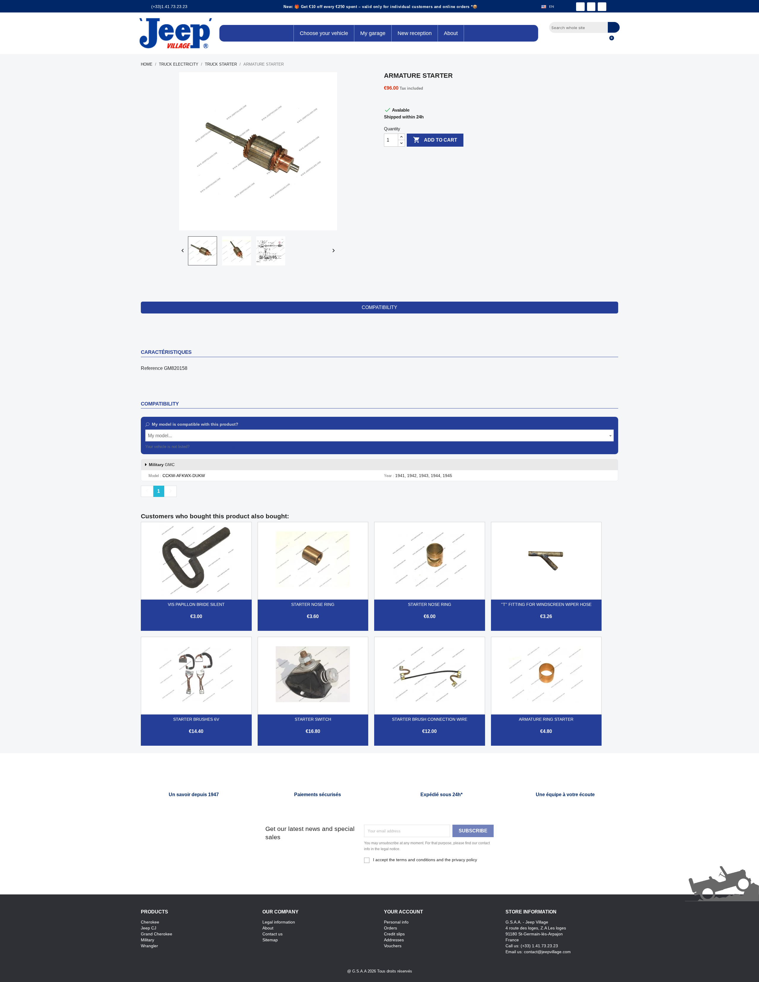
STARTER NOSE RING (312, 604)
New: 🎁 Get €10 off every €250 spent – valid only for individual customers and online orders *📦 (380, 6)
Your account (403, 911)
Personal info (396, 922)
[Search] (614, 27)
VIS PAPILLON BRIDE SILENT (196, 604)
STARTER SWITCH (313, 719)
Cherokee (150, 922)
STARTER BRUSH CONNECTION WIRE (429, 719)
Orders (390, 928)
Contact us (272, 934)
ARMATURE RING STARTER (546, 719)
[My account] (599, 41)
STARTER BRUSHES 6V (196, 719)
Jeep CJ (148, 928)
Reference (152, 368)
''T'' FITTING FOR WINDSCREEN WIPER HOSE (546, 604)
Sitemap (270, 939)
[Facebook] (580, 6)
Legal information (278, 922)
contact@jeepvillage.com (547, 951)
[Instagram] (591, 6)
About (267, 928)
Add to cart (435, 139)
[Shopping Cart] (609, 41)
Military (147, 939)
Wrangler (149, 945)
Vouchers (392, 945)
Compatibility (379, 307)
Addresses (394, 939)
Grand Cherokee (156, 934)
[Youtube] (602, 6)
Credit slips (394, 934)
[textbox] (379, 436)
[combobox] (379, 435)
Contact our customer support (216, 446)
